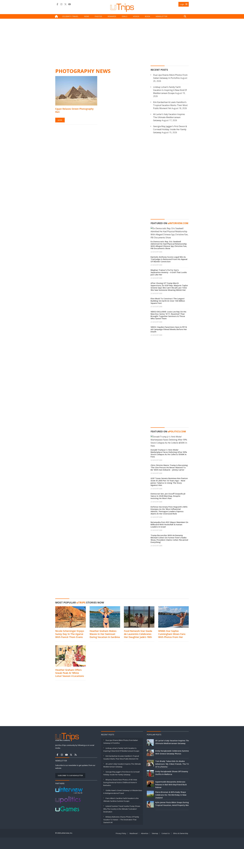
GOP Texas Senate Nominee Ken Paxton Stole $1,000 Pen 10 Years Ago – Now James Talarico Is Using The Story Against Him (169, 481)
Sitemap (155, 833)
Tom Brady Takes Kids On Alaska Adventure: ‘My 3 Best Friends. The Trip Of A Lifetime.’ (172, 764)
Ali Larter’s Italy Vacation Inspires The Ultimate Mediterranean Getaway (169, 117)
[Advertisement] (122, 43)
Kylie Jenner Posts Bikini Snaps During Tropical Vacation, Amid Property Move (172, 803)
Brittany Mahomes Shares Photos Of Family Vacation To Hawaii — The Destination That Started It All (121, 820)
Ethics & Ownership (180, 833)
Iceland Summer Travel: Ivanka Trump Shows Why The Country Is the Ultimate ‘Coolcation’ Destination (121, 809)
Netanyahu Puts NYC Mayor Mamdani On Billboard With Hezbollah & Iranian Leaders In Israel (169, 524)
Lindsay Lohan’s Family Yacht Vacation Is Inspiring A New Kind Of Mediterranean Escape (170, 90)
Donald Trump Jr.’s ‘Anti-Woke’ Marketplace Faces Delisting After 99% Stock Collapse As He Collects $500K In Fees (169, 453)
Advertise (144, 833)
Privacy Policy (121, 833)
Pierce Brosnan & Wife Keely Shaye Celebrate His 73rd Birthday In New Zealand (170, 795)
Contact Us (166, 833)
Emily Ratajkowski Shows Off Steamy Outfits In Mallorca (171, 772)
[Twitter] (65, 4)
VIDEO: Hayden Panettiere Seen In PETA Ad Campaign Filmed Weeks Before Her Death (169, 329)
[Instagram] (61, 4)
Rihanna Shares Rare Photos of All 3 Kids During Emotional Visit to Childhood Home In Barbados (120, 782)
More (60, 120)
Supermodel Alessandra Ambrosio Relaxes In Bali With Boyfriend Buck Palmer (171, 785)
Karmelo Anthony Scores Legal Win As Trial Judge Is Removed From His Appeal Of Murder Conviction (169, 259)
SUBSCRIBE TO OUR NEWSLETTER (70, 775)
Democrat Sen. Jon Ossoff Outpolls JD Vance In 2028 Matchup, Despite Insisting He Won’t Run (168, 496)
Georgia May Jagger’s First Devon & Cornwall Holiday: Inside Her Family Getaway (170, 129)
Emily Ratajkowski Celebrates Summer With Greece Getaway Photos (172, 752)
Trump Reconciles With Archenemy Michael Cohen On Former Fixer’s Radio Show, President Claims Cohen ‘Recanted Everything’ (169, 538)
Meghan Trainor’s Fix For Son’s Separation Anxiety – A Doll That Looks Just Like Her (169, 272)
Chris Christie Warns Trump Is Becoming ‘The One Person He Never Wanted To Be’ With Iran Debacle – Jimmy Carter (169, 467)
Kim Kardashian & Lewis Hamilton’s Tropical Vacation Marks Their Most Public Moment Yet (170, 105)
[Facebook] (57, 4)
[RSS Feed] (76, 754)
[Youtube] (69, 4)
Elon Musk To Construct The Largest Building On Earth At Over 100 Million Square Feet (168, 300)
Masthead (134, 833)
